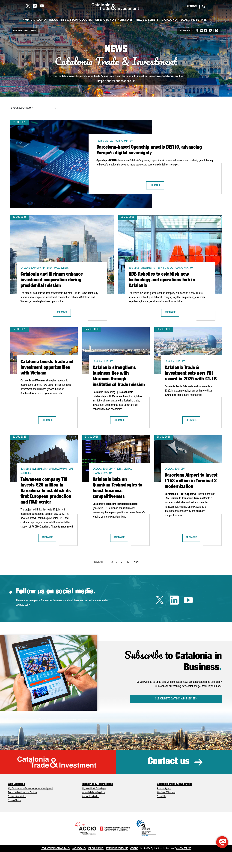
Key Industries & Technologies (94, 788)
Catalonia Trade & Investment (185, 20)
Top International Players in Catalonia (22, 792)
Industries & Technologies (70, 20)
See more (156, 186)
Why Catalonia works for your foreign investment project (30, 788)
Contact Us (161, 796)
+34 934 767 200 (183, 848)
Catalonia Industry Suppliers (93, 792)
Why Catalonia (34, 20)
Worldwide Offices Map (166, 792)
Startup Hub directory (90, 796)
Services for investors (114, 20)
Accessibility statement (117, 848)
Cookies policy (79, 848)
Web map (134, 848)
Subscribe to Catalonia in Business (176, 698)
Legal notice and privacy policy (55, 848)
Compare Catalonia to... (17, 796)
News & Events (147, 20)
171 (129, 563)
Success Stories (14, 800)
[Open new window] (222, 842)
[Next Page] (136, 561)
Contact (192, 6)
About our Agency (164, 788)
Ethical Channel (96, 848)
